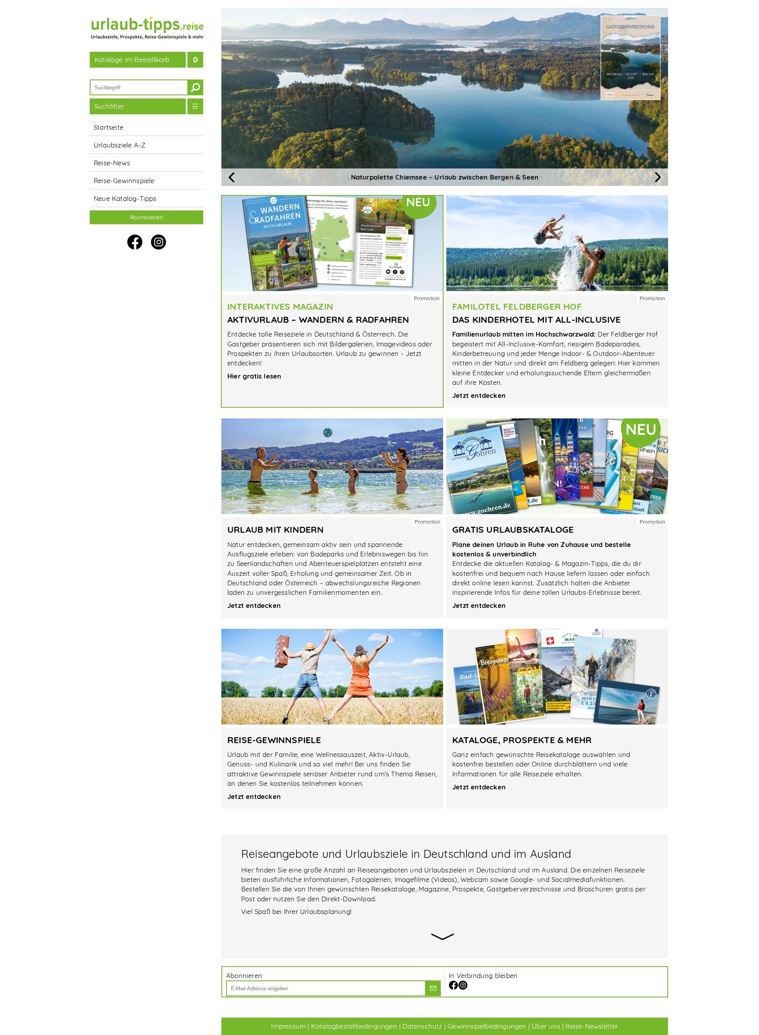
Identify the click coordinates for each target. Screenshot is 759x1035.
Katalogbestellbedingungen (354, 1026)
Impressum (288, 1026)
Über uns (546, 1026)
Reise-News (112, 163)
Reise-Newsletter (591, 1026)
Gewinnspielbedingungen (486, 1026)
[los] (432, 988)
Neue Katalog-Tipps (125, 198)
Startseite (108, 127)
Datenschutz (422, 1026)
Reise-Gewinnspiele (124, 180)
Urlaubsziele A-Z (119, 145)
